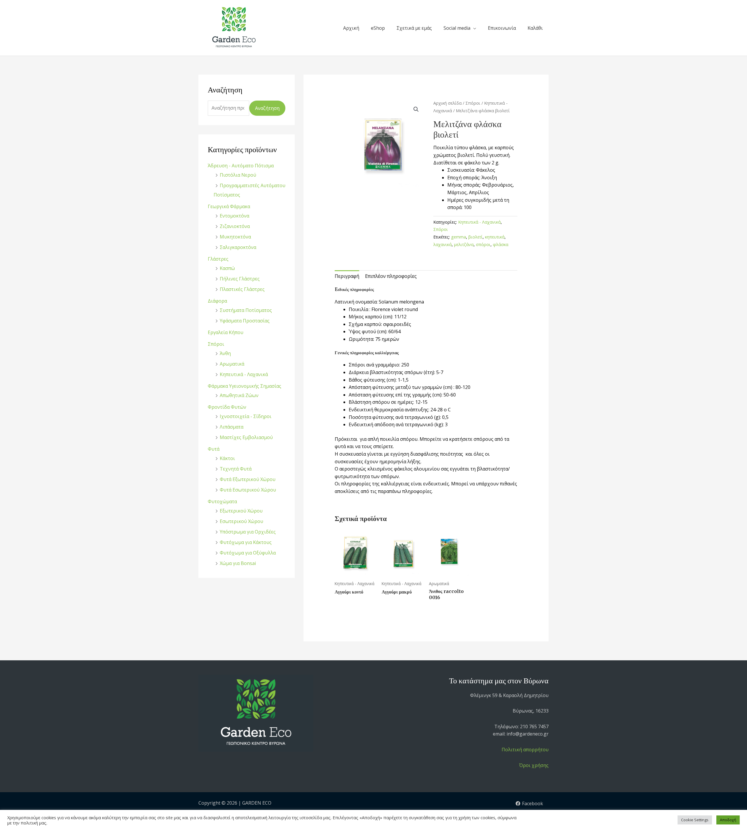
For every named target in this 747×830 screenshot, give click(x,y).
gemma (458, 237)
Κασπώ (227, 268)
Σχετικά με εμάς (414, 28)
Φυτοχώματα (222, 501)
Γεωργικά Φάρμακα (229, 206)
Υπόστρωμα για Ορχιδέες (248, 532)
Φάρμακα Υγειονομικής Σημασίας (244, 386)
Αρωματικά (232, 364)
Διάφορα (217, 301)
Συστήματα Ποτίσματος (246, 310)
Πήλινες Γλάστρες (240, 279)
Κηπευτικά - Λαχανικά (244, 374)
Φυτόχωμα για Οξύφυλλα (248, 553)
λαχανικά (442, 244)
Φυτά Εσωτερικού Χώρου (248, 490)
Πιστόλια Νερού (238, 175)
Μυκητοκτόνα (235, 237)
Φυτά (213, 449)
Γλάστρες (218, 259)
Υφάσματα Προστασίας (245, 320)
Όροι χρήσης (534, 765)
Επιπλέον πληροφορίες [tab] (391, 276)
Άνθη (225, 353)
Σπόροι (216, 344)
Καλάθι (535, 28)
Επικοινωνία (502, 28)
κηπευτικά (495, 237)
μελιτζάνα (464, 244)
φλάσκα (500, 244)
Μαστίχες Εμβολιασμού (246, 437)
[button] (416, 109)
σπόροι (483, 244)
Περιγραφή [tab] (347, 276)
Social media (457, 28)
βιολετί (475, 237)
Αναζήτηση (267, 108)
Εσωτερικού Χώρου (241, 521)
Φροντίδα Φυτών (227, 407)
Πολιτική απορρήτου (525, 749)
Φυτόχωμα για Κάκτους (246, 542)
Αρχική (351, 28)
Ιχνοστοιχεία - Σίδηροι (245, 416)
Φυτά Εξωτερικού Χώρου (247, 479)
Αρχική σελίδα (447, 103)
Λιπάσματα (231, 427)
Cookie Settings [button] (694, 819)
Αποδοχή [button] (728, 819)
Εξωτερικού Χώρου (241, 511)
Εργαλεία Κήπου (225, 332)
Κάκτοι (227, 458)
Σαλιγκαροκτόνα (238, 247)
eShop (378, 28)
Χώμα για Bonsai (238, 563)
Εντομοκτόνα (234, 216)
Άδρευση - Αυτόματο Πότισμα (241, 165)
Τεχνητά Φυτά (236, 469)
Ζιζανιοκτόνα (235, 226)
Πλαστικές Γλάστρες (242, 289)
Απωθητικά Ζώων (239, 395)
